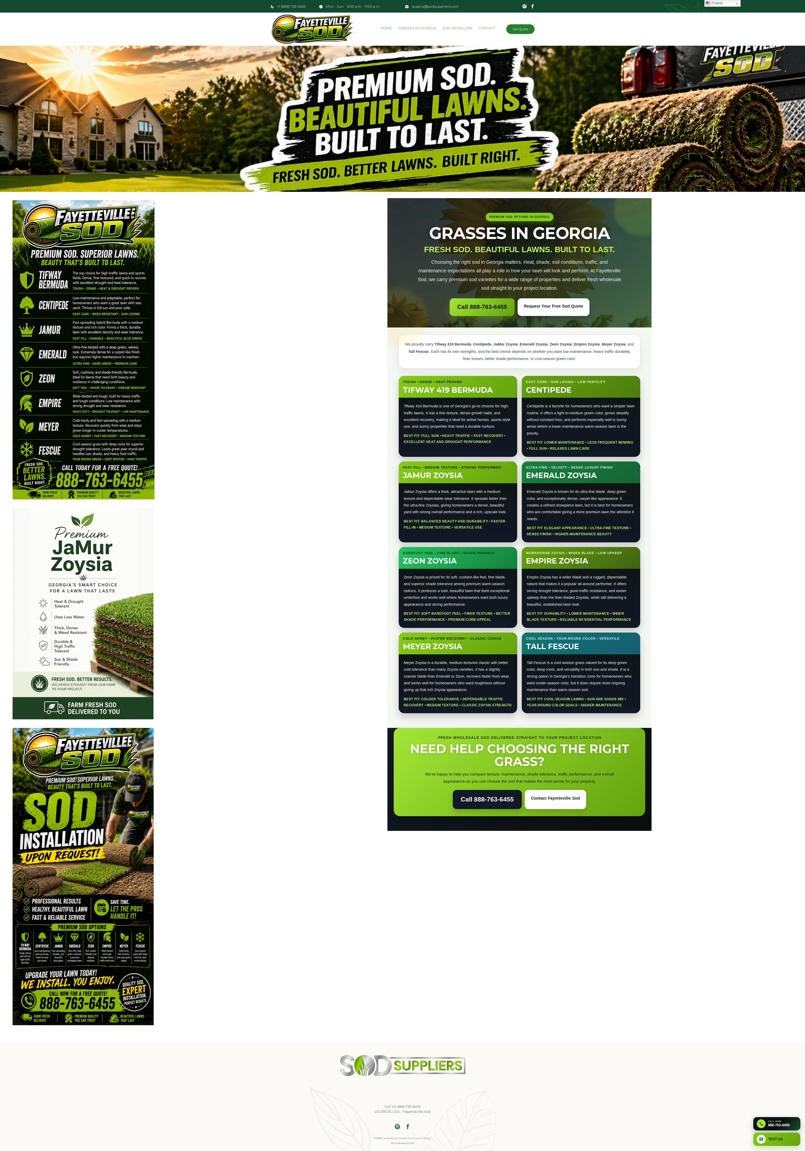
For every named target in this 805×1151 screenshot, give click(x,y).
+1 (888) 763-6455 (291, 7)
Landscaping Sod (392, 1138)
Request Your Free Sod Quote (553, 306)
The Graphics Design (419, 1138)
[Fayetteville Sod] (312, 29)
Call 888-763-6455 (482, 307)
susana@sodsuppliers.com (435, 7)
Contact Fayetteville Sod (555, 798)
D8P (412, 1143)
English (717, 3)
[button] (520, 29)
